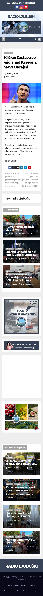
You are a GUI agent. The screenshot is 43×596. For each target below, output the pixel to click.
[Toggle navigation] (19, 39)
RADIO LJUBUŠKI (21, 16)
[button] (35, 39)
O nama (32, 585)
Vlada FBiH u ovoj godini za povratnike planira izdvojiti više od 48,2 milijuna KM (30, 179)
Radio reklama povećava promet (28, 591)
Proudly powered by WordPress (14, 577)
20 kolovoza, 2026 (16, 520)
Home (10, 585)
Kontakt (16, 585)
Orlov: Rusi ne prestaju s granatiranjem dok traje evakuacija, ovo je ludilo (13, 179)
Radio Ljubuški (12, 74)
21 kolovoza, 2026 (16, 494)
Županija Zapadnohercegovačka (17, 274)
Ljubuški (19, 223)
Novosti (18, 271)
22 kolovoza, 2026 (16, 468)
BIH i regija (8, 53)
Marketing (24, 585)
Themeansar (21, 580)
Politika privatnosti (9, 591)
